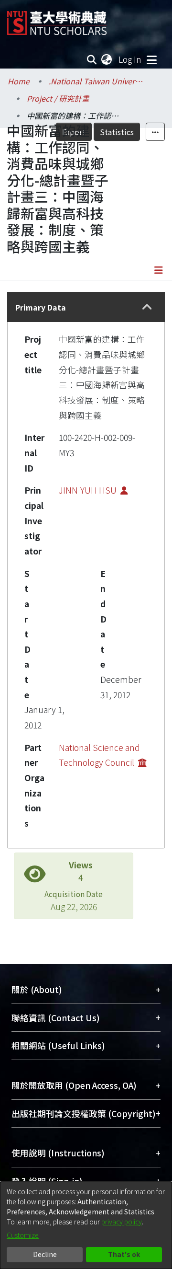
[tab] (86, 307)
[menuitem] (107, 59)
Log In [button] (130, 59)
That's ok (124, 1254)
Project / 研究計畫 (58, 98)
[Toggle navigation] (151, 59)
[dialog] (86, 1225)
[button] (146, 306)
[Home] (57, 19)
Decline (45, 1254)
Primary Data (40, 307)
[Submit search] (92, 59)
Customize (23, 1235)
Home (19, 81)
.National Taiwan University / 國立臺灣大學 (96, 81)
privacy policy (121, 1221)
